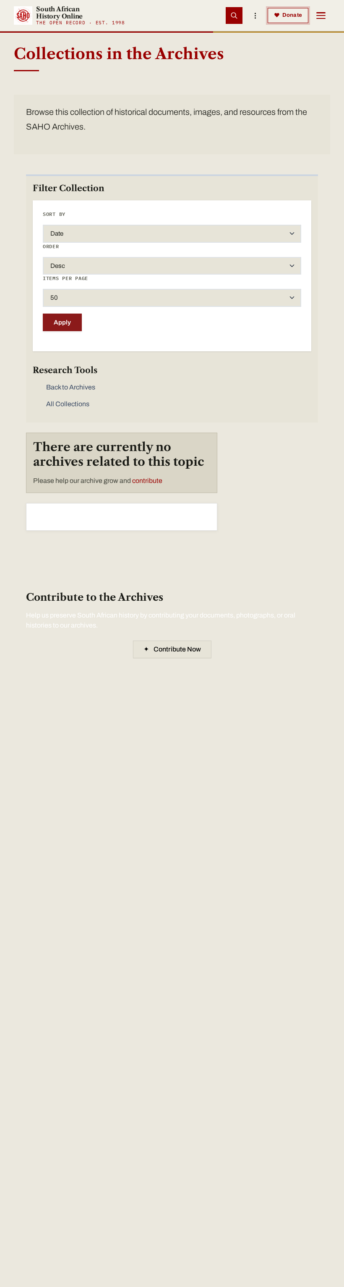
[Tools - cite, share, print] (255, 15)
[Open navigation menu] (321, 15)
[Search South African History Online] (234, 15)
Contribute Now (172, 649)
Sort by (54, 214)
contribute (147, 480)
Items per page (65, 278)
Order (51, 246)
